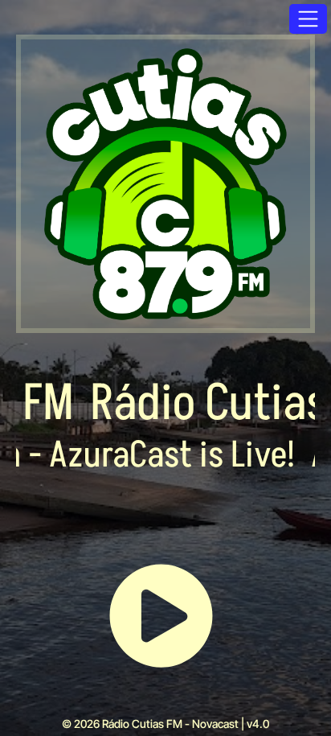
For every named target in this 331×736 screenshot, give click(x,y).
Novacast (215, 723)
